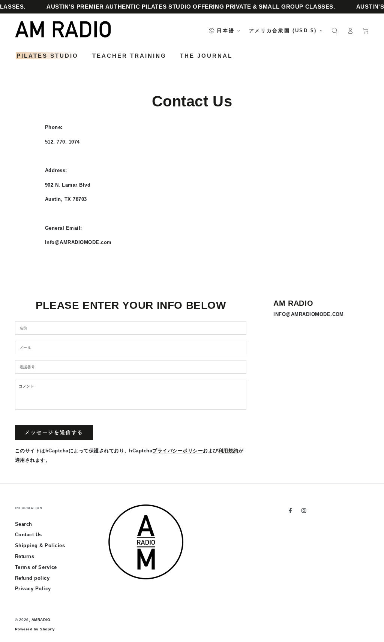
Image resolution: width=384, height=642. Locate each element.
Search (23, 524)
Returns (24, 556)
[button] (334, 30)
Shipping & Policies (40, 545)
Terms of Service (36, 567)
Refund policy (32, 578)
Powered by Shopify (35, 629)
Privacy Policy (33, 588)
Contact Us (28, 534)
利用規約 (228, 450)
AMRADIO (41, 620)
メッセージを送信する (54, 432)
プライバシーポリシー (177, 450)
